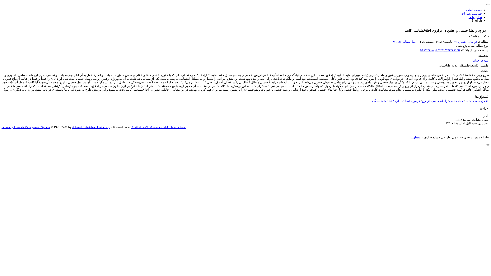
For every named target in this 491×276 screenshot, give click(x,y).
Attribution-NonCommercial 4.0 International (158, 127)
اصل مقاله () (404, 41)
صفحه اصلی (474, 10)
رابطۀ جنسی (439, 101)
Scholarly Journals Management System (26, 127)
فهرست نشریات (471, 13)
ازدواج (426, 101)
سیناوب (415, 137)
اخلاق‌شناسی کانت (476, 101)
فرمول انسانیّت (410, 101)
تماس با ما (475, 17)
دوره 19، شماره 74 (465, 41)
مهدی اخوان (480, 60)
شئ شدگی (379, 101)
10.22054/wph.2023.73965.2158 (440, 50)
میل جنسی (456, 101)
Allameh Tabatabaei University (91, 127)
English (476, 20)
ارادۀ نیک (393, 101)
